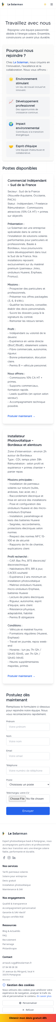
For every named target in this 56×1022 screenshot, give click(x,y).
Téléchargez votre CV (17, 793)
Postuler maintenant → (21, 416)
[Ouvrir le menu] (51, 4)
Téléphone (11, 765)
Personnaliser (30, 1002)
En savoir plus (44, 996)
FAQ (4, 935)
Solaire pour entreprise (14, 876)
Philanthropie (9, 948)
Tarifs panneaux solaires (15, 871)
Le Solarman (15, 4)
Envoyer (28, 810)
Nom (8, 736)
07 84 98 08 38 (9, 967)
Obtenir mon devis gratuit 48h (28, 1018)
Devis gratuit (9, 880)
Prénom (10, 721)
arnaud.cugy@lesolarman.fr (17, 962)
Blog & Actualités (11, 931)
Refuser (30, 1009)
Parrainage (8, 944)
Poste (9, 780)
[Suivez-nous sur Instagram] (9, 857)
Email (9, 750)
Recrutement (9, 939)
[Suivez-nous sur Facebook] (4, 857)
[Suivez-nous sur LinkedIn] (14, 857)
